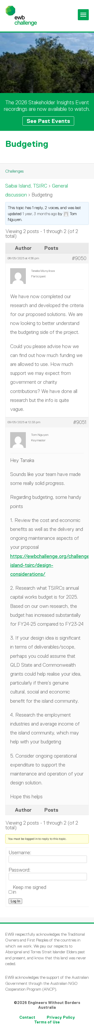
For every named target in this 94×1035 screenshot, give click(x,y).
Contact (27, 1017)
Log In (15, 901)
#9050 (79, 258)
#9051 (79, 422)
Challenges (14, 171)
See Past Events (48, 121)
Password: (20, 870)
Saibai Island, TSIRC (26, 186)
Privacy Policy (61, 1017)
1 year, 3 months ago (39, 213)
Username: (20, 852)
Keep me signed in (29, 889)
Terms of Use (47, 1022)
